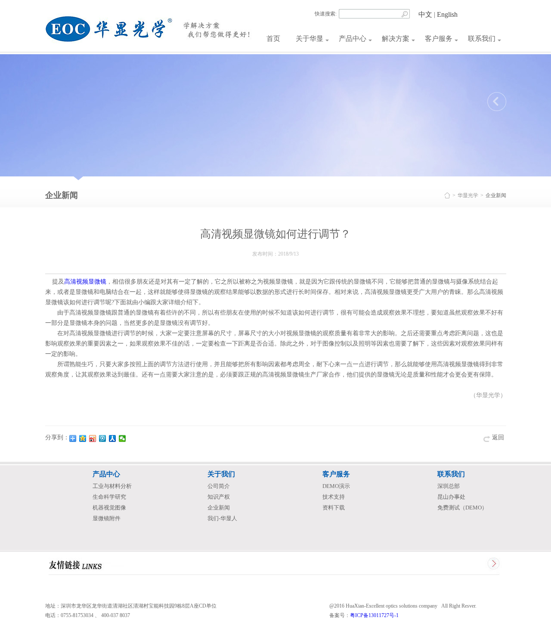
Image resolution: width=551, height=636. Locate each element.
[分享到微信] (122, 438)
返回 (498, 437)
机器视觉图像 (109, 507)
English (447, 14)
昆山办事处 (451, 497)
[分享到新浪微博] (92, 438)
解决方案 (395, 38)
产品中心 (352, 38)
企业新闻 (218, 507)
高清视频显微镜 (85, 281)
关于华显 (309, 38)
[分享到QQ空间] (83, 438)
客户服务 (438, 38)
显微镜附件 (107, 518)
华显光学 (468, 195)
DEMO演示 (336, 486)
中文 (425, 14)
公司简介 (218, 486)
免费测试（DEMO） (462, 507)
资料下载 (333, 507)
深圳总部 (448, 486)
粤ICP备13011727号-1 (374, 615)
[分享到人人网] (112, 438)
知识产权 (218, 497)
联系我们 (481, 38)
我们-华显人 (222, 518)
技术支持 (333, 497)
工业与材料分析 (112, 486)
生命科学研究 (109, 497)
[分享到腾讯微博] (102, 438)
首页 (273, 38)
